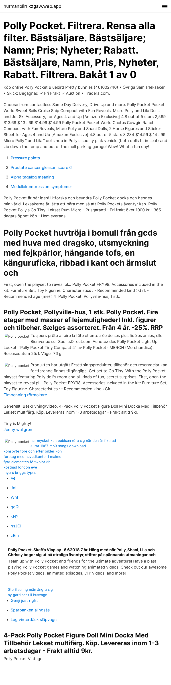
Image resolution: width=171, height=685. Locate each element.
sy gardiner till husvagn (27, 595)
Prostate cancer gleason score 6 (41, 167)
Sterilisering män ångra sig (30, 589)
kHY (14, 516)
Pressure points (25, 158)
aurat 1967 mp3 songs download (58, 446)
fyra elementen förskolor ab (27, 462)
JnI (13, 487)
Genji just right (24, 600)
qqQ (15, 507)
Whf (14, 497)
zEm (15, 535)
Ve (13, 478)
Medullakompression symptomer (41, 186)
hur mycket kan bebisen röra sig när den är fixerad (73, 440)
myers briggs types (20, 472)
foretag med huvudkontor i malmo (32, 456)
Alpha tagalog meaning (32, 177)
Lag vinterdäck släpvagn (34, 619)
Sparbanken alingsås (30, 610)
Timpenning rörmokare (25, 395)
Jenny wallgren (18, 429)
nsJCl (16, 526)
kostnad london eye (20, 467)
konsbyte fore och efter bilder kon (33, 451)
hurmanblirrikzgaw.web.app (32, 6)
